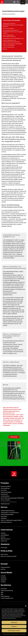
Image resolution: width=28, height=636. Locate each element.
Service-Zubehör (5, 500)
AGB (2, 592)
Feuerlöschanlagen (6, 492)
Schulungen (4, 547)
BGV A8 (5, 49)
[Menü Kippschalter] (14, 2)
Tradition (3, 533)
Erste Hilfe (4, 490)
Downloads (4, 516)
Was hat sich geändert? (8, 28)
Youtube (3, 581)
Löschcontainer (5, 496)
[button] (25, 606)
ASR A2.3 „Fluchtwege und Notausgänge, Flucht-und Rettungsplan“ (12, 44)
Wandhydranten (5, 504)
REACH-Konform (5, 539)
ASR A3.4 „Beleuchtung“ (9, 47)
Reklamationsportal (6, 522)
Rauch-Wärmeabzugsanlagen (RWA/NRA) (12, 498)
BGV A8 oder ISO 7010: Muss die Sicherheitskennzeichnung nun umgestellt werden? (13, 32)
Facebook (3, 578)
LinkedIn (3, 576)
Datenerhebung (5, 596)
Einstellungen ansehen (14, 630)
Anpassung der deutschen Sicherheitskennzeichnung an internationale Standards (13, 25)
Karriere (3, 537)
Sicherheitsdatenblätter (7, 514)
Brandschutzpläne (6, 486)
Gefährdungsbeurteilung (7, 510)
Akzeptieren (14, 622)
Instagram (3, 580)
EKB (2, 594)
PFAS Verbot (4, 554)
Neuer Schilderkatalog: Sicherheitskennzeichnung (9, 35)
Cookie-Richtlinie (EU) (7, 598)
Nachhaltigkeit (5, 535)
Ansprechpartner (5, 567)
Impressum (23, 634)
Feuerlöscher (4, 494)
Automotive (4, 541)
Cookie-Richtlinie (6, 634)
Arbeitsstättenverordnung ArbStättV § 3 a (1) (13, 38)
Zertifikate (3, 518)
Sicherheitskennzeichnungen (9, 502)
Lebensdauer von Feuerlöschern (10, 512)
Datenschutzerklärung (15, 634)
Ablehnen (14, 626)
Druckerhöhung (5, 488)
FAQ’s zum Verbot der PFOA (8, 556)
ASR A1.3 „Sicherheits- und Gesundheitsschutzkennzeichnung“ (11, 41)
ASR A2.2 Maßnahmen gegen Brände (11, 520)
